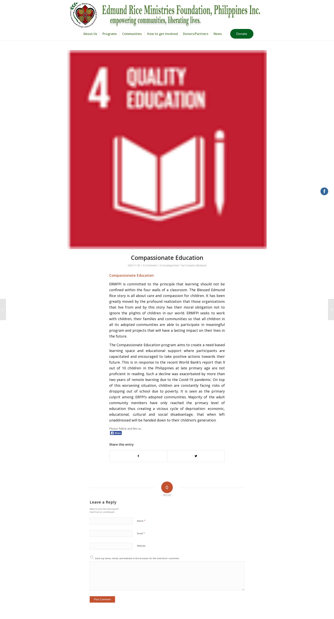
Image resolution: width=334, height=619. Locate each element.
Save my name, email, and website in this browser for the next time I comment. (137, 558)
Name (141, 520)
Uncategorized (170, 265)
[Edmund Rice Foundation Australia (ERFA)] (331, 309)
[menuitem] (90, 34)
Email (141, 533)
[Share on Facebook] (138, 456)
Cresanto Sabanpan (195, 265)
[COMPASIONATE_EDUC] (167, 149)
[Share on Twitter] (196, 456)
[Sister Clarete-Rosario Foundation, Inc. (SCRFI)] (3, 309)
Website (141, 545)
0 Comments (150, 265)
